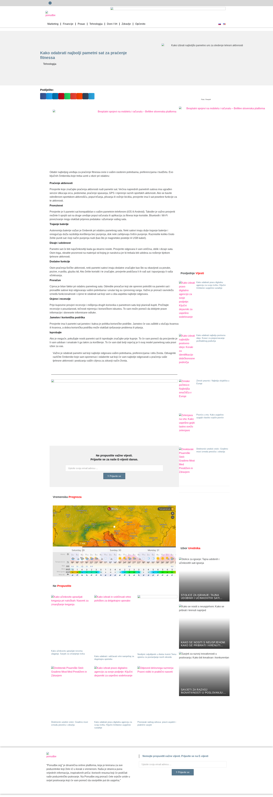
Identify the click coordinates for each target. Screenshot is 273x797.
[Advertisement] (203, 520)
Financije (68, 24)
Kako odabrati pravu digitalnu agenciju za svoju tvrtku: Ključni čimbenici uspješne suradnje (113, 725)
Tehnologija (96, 24)
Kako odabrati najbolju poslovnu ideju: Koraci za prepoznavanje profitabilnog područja (210, 338)
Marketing (52, 24)
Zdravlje (126, 24)
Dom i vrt (112, 24)
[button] (43, 96)
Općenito (140, 24)
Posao (81, 24)
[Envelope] (50, 3)
